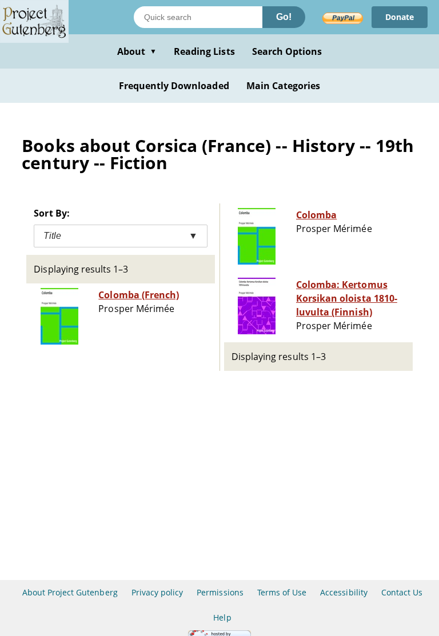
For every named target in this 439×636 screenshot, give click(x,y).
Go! (284, 17)
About (137, 51)
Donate (399, 16)
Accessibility (344, 592)
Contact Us (401, 592)
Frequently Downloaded (174, 85)
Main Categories (283, 85)
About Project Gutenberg (70, 592)
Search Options (287, 51)
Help (222, 617)
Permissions (220, 592)
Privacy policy (157, 592)
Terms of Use (281, 592)
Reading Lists (204, 51)
